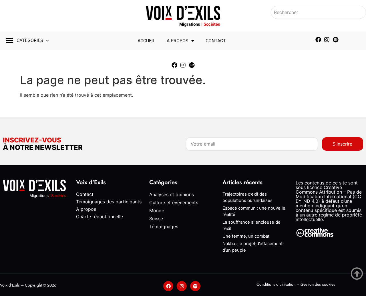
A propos (177, 40)
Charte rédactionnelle (99, 216)
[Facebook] (318, 40)
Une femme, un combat (245, 236)
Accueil (146, 40)
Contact (216, 40)
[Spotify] (335, 40)
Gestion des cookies (318, 284)
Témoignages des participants (109, 201)
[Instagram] (327, 40)
